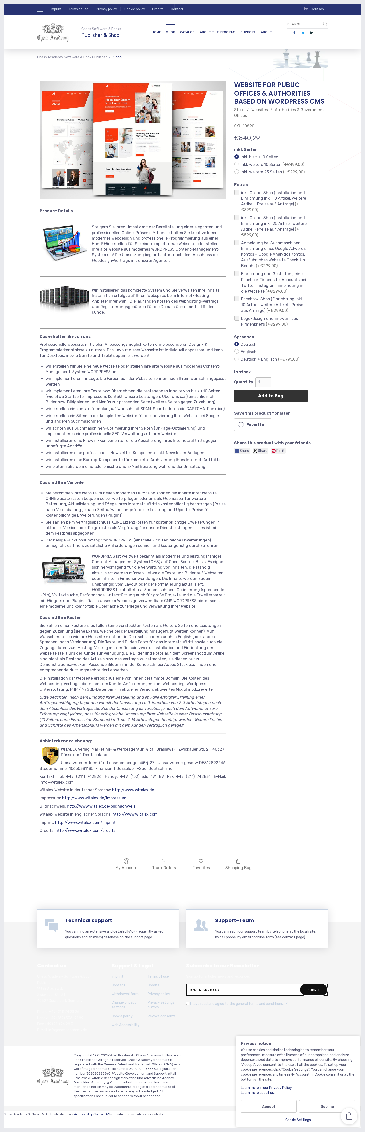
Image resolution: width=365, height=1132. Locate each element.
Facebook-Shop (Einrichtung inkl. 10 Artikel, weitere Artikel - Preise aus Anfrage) (272, 304)
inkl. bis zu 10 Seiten (259, 157)
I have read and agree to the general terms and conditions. (237, 1004)
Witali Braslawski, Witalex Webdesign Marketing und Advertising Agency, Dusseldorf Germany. (125, 1078)
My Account (126, 867)
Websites (259, 109)
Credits (157, 9)
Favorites (201, 867)
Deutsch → (319, 9)
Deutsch (248, 344)
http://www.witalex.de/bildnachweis (101, 806)
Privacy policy (106, 9)
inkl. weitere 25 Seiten (273, 172)
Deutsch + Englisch (270, 359)
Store (239, 109)
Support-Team (234, 920)
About (266, 32)
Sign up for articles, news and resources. (218, 976)
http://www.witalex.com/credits (85, 830)
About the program (218, 32)
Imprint (56, 9)
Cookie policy (134, 9)
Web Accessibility (126, 1025)
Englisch (248, 351)
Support (248, 32)
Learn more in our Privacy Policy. (266, 1088)
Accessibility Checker (89, 1114)
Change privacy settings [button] (124, 1005)
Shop (170, 32)
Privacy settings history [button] (161, 1005)
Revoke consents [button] (162, 1016)
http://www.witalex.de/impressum (94, 798)
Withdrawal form (125, 994)
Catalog (187, 32)
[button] (253, 424)
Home (156, 32)
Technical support (88, 920)
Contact (177, 9)
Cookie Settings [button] (298, 1120)
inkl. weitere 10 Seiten (272, 164)
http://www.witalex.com (135, 814)
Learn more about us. (258, 1093)
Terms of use (78, 9)
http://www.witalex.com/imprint (85, 822)
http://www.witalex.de (133, 790)
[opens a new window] (294, 33)
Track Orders (164, 867)
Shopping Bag (238, 867)
